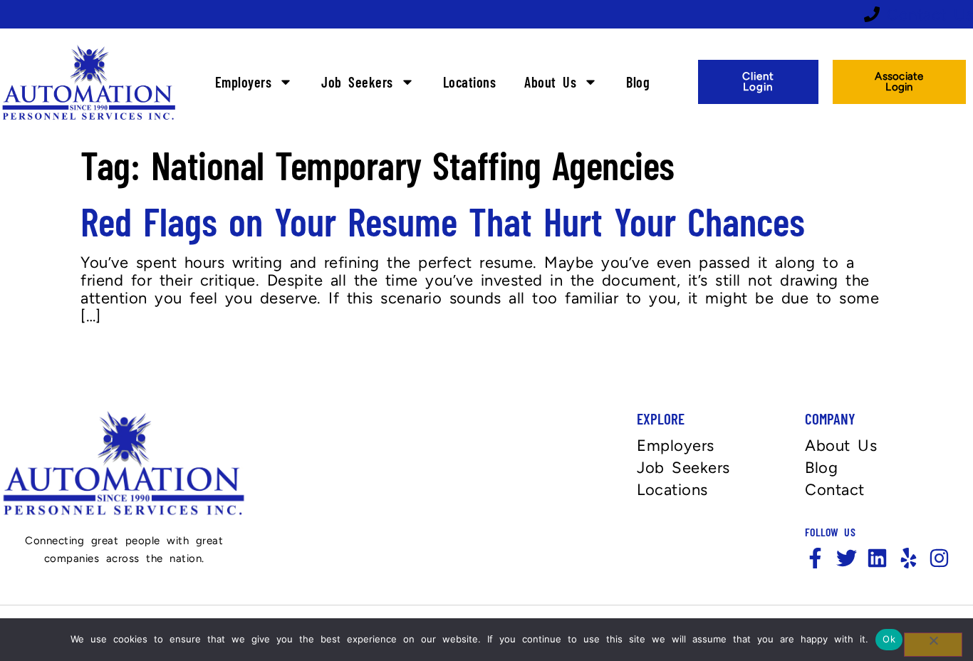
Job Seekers (357, 81)
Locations (469, 81)
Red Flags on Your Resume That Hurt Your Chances (442, 220)
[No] (933, 645)
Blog (638, 81)
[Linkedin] (877, 558)
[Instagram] (939, 558)
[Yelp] (908, 558)
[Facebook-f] (815, 558)
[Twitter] (846, 558)
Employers (243, 81)
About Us (550, 81)
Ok (889, 639)
